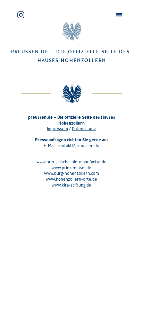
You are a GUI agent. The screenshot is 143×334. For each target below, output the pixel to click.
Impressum (57, 128)
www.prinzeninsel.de (71, 167)
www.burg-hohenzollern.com (71, 173)
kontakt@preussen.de (78, 145)
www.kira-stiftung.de (71, 185)
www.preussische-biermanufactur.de (71, 161)
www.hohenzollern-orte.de (71, 179)
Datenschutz (84, 128)
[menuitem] (119, 15)
